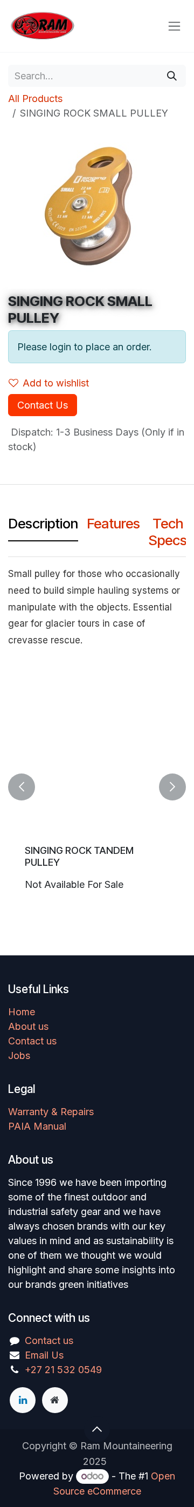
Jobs (19, 1055)
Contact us (32, 1041)
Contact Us (42, 405)
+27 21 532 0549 (63, 1369)
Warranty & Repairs (51, 1111)
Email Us (44, 1355)
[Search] (172, 76)
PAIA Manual (37, 1126)
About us (28, 1026)
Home (21, 1011)
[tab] (43, 526)
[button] (21, 787)
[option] (97, 787)
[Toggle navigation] (174, 26)
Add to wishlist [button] (56, 383)
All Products (35, 98)
